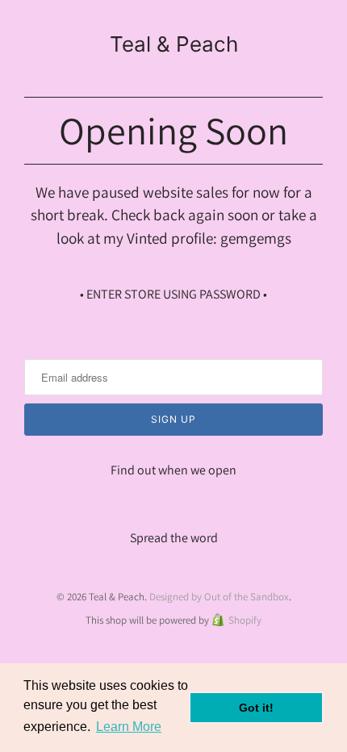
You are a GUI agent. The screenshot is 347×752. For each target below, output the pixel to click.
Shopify (244, 620)
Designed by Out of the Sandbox (219, 597)
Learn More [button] (128, 726)
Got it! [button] (256, 707)
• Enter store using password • (173, 294)
